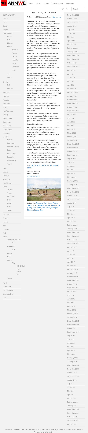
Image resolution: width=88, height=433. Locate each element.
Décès (5, 22)
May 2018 (70, 214)
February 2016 (72, 313)
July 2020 (70, 118)
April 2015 (71, 350)
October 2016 (72, 284)
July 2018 (70, 206)
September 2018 (73, 199)
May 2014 (70, 391)
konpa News (7, 129)
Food (9, 150)
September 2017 (73, 243)
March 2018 (71, 221)
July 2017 (70, 251)
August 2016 (71, 291)
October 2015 (72, 328)
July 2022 (70, 29)
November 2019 (73, 147)
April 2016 (71, 306)
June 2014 (71, 387)
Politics (55, 203)
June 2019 (71, 166)
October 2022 (72, 18)
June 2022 (71, 33)
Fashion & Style (13, 146)
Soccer (9, 260)
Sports (46, 3)
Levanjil (14, 56)
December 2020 (73, 100)
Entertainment (8, 33)
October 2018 (72, 195)
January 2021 (72, 96)
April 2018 (71, 217)
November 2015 (73, 324)
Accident (10, 189)
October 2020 (72, 107)
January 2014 (72, 406)
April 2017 (71, 262)
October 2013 (72, 417)
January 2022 (72, 52)
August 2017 (71, 247)
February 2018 (72, 225)
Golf (8, 257)
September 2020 (73, 111)
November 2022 (73, 15)
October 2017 (72, 240)
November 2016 (73, 280)
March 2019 (71, 177)
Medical (5, 172)
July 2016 (70, 295)
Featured (6, 92)
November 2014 (73, 369)
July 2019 (70, 162)
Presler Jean (38, 210)
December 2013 (73, 409)
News (38, 3)
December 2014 (73, 365)
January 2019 (72, 184)
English (5, 26)
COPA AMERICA (9, 15)
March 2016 (71, 310)
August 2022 (71, 26)
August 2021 (71, 70)
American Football (14, 239)
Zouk (14, 70)
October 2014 (72, 372)
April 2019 (71, 173)
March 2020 (71, 133)
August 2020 (71, 114)
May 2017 (70, 258)
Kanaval (15, 49)
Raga (14, 63)
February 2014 (72, 402)
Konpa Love (7, 126)
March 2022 (71, 44)
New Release (7, 183)
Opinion (5, 218)
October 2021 (72, 63)
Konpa (14, 53)
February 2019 (72, 181)
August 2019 (71, 159)
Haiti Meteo (46, 207)
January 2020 (72, 140)
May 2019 (70, 170)
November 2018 (73, 192)
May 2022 (70, 37)
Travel (9, 164)
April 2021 (71, 85)
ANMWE (9, 429)
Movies (9, 43)
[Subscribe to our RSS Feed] (66, 9)
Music (9, 46)
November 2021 (73, 59)
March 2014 (71, 398)
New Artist (6, 179)
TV (8, 74)
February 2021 (72, 92)
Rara (4, 225)
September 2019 (73, 155)
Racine (5, 222)
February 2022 (72, 48)
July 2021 (70, 74)
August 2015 (71, 335)
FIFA (13, 263)
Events (5, 82)
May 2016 (70, 302)
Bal (8, 85)
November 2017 (73, 236)
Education (11, 143)
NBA (13, 249)
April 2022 (71, 41)
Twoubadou (7, 286)
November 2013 (73, 413)
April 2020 (71, 129)
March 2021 (71, 88)
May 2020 (70, 125)
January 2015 (72, 361)
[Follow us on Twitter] (63, 9)
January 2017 (72, 273)
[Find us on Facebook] (59, 9)
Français (6, 100)
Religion (6, 229)
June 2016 (71, 299)
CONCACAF (20, 266)
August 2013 (71, 424)
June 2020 (71, 122)
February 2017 (72, 269)
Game (9, 36)
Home (31, 3)
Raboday (15, 60)
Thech (29, 205)
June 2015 (71, 343)
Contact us (70, 3)
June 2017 (71, 254)
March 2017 (71, 265)
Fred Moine (37, 207)
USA (4, 297)
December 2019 (73, 144)
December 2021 (73, 55)
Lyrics (5, 168)
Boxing (9, 253)
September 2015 (73, 332)
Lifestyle (6, 137)
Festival (10, 88)
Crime (9, 193)
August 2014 (71, 380)
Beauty (9, 139)
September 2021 (73, 66)
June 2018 (71, 210)
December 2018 (73, 188)
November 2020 (73, 103)
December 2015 (73, 321)
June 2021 (71, 77)
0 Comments (56, 17)
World (9, 210)
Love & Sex (11, 153)
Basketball (11, 246)
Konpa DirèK (7, 118)
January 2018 (72, 229)
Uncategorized (8, 290)
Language (6, 133)
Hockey (5, 114)
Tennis (9, 278)
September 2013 (73, 420)
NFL (13, 242)
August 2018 (71, 203)
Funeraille (6, 103)
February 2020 (72, 136)
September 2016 (73, 288)
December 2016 (73, 276)
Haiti (45, 203)
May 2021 (70, 81)
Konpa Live (7, 122)
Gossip (5, 107)
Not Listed (6, 214)
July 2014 (70, 383)
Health (9, 203)
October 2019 (72, 151)
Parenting (10, 157)
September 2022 (73, 22)
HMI (8, 39)
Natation (6, 175)
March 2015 (71, 354)
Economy (39, 203)
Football (6, 96)
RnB (4, 233)
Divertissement (57, 3)
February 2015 (72, 358)
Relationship (11, 160)
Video (9, 78)
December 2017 (73, 232)
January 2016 (72, 317)
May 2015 (70, 347)
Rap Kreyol (16, 67)
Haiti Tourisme (8, 111)
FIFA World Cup (18, 271)
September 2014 (73, 376)
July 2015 (70, 339)
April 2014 (71, 394)
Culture (5, 18)
